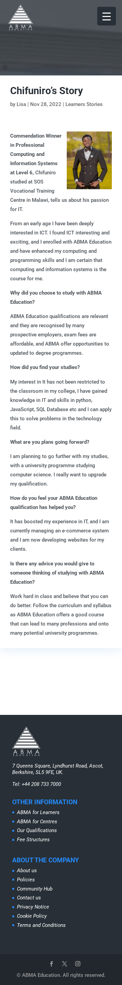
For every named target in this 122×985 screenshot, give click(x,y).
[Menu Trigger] (106, 16)
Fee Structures (33, 840)
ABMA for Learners (38, 812)
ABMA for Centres (37, 822)
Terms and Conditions (41, 925)
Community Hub (35, 889)
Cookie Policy (32, 916)
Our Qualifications (37, 830)
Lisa (21, 104)
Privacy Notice (33, 907)
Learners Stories (84, 104)
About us (27, 870)
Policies (26, 880)
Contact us (29, 898)
